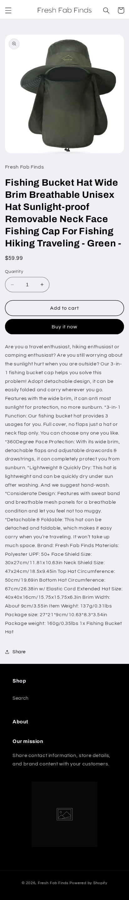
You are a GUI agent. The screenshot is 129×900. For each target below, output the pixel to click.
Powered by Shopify (88, 883)
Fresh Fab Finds (53, 883)
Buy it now (65, 326)
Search (20, 698)
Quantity (14, 271)
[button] (8, 10)
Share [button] (19, 652)
